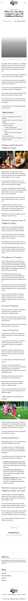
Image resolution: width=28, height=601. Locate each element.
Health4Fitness (8, 21)
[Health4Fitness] (14, 528)
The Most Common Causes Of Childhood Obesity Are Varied (12, 138)
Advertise (3, 578)
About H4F (3, 573)
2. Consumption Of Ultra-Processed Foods (13, 130)
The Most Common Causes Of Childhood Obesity (12, 121)
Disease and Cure (14, 9)
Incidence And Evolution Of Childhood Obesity (11, 117)
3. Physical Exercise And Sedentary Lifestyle (13, 133)
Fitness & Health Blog (6, 575)
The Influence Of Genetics (8, 123)
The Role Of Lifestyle (7, 125)
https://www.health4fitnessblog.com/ (14, 535)
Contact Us (3, 580)
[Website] (14, 537)
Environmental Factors (8, 136)
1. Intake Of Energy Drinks (10, 127)
